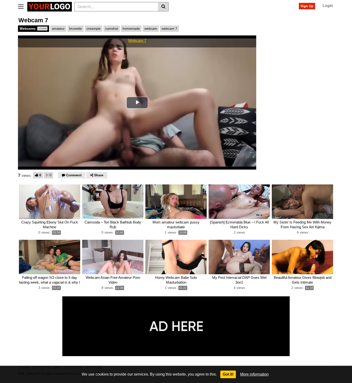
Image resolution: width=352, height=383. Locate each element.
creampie (93, 28)
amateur (58, 28)
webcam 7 (169, 28)
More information (254, 374)
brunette (75, 28)
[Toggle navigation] (22, 6)
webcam (150, 28)
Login (328, 6)
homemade (131, 28)
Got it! (228, 374)
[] (163, 6)
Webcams (33, 28)
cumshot (111, 28)
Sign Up (307, 6)
